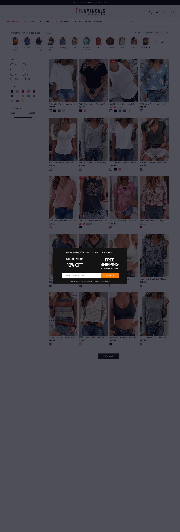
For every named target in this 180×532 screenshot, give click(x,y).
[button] (123, 251)
